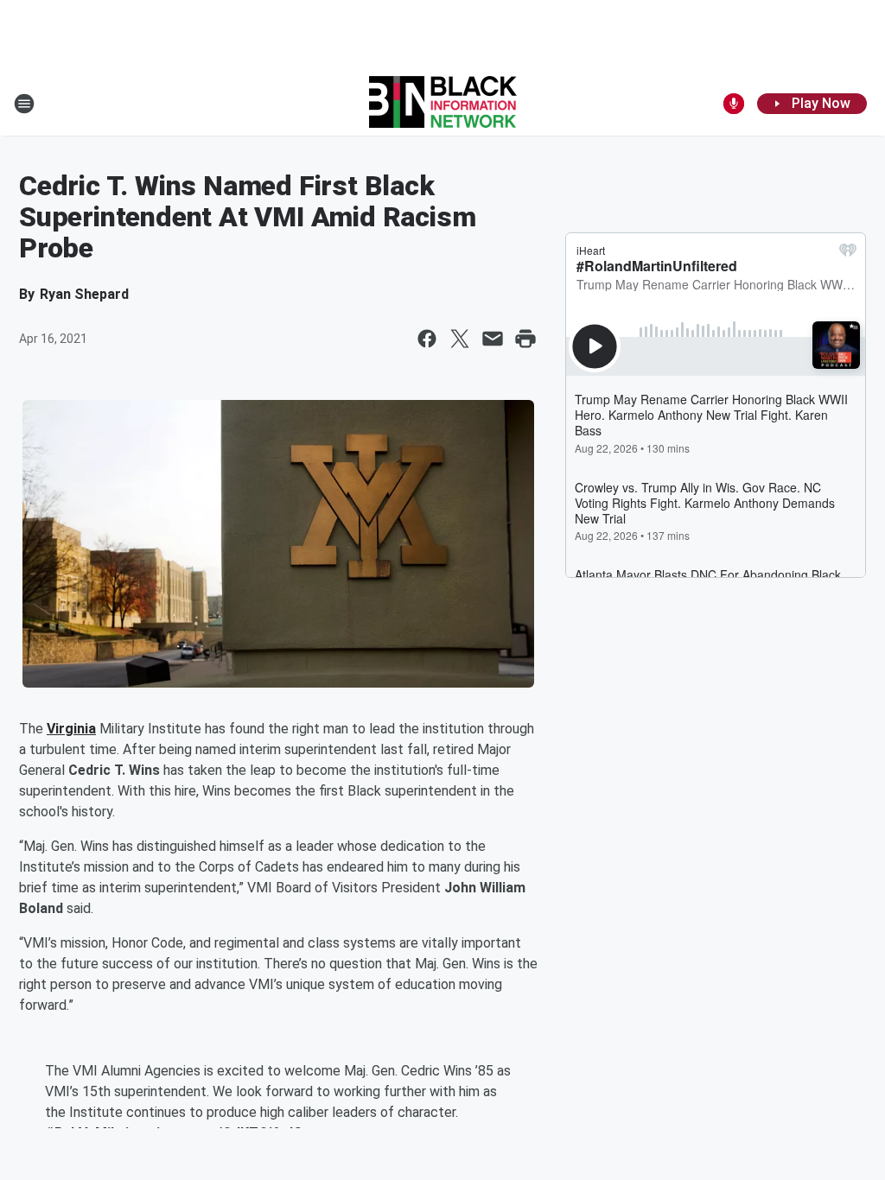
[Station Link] (443, 103)
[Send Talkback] (733, 103)
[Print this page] (525, 339)
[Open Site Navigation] (24, 103)
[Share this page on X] (460, 339)
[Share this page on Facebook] (427, 339)
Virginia (71, 728)
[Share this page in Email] (493, 339)
